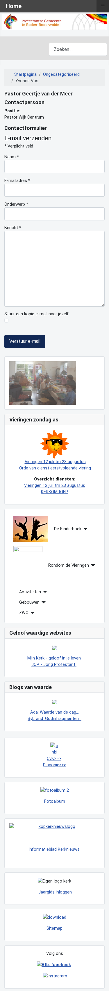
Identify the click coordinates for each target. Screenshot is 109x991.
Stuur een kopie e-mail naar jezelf (36, 313)
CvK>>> (54, 758)
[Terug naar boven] (99, 980)
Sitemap (54, 928)
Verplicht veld (18, 146)
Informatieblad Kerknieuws (54, 849)
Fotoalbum (54, 801)
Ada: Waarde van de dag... (54, 712)
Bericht (12, 227)
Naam (11, 156)
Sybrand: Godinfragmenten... (54, 718)
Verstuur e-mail (24, 341)
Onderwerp (16, 204)
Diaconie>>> (54, 764)
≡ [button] (103, 5)
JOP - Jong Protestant (53, 664)
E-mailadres (17, 180)
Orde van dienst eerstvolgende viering (55, 468)
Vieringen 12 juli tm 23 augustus (55, 461)
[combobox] (78, 49)
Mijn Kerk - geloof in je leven (54, 658)
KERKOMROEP (54, 491)
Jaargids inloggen (55, 892)
